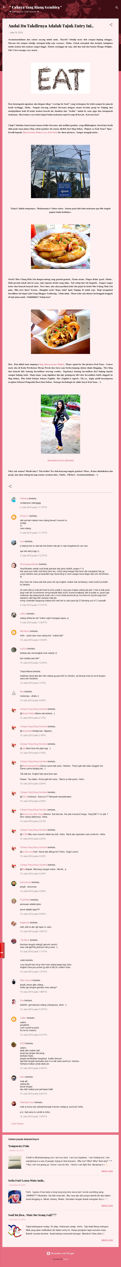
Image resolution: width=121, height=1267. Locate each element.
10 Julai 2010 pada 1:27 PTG (33, 971)
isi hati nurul (28, 851)
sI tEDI (25, 834)
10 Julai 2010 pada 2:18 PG (33, 735)
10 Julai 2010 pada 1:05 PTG (33, 931)
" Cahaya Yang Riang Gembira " (35, 7)
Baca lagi (107, 1171)
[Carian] (117, 8)
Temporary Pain (18, 1146)
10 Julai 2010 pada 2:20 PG (33, 783)
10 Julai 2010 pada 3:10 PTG (33, 1009)
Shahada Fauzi (27, 1102)
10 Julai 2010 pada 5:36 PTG (33, 1093)
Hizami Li (24, 516)
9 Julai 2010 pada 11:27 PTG (33, 555)
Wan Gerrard (26, 980)
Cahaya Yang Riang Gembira (33, 709)
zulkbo (23, 1018)
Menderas (25, 631)
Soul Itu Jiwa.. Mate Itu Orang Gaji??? (32, 1215)
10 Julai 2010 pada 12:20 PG (33, 640)
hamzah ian (25, 882)
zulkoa (23, 613)
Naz (22, 691)
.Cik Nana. (25, 940)
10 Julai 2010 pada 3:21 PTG (33, 1034)
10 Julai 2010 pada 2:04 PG (33, 700)
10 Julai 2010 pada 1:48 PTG (33, 992)
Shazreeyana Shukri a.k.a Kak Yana (40, 132)
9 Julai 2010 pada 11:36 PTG (33, 622)
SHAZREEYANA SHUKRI (60, 460)
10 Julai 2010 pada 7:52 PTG (33, 1116)
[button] (111, 25)
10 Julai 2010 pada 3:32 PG (33, 891)
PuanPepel (25, 899)
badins (65, 1259)
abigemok (25, 922)
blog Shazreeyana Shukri (51, 364)
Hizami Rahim (28, 713)
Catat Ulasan (17, 1123)
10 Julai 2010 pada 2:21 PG (33, 821)
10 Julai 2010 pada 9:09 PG (33, 914)
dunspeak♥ (27, 731)
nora (22, 541)
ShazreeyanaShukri (29, 564)
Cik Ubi (25, 796)
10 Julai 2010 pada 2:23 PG (33, 873)
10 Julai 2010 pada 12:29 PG (33, 662)
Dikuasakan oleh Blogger (62, 1253)
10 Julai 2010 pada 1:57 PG (33, 683)
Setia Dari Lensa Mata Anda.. (26, 1180)
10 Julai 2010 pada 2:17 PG (33, 718)
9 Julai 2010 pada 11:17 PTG (33, 507)
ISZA (22, 1043)
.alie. (24, 748)
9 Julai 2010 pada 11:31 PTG (33, 605)
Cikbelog (24, 498)
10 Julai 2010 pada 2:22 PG (33, 838)
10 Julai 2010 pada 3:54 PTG (33, 1068)
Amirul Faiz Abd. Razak (33, 814)
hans (22, 1077)
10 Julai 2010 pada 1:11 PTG (33, 951)
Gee (22, 1000)
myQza (23, 648)
